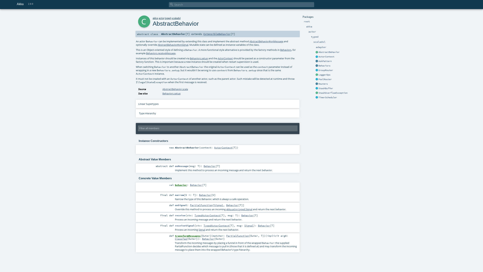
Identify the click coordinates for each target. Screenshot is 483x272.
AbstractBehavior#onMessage (266, 41)
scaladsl (176, 18)
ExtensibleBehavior (217, 34)
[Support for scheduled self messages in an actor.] (316, 97)
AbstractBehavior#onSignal (173, 44)
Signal (218, 205)
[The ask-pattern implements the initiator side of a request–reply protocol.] (316, 61)
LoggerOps (324, 74)
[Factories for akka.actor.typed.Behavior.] (316, 65)
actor (161, 18)
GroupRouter (325, 70)
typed (168, 18)
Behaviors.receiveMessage (160, 53)
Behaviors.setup (199, 58)
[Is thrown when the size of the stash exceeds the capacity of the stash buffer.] (316, 93)
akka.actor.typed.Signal (239, 209)
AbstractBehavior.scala (175, 89)
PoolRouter (325, 79)
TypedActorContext (207, 215)
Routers (323, 84)
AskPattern (325, 61)
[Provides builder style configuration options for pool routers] (316, 79)
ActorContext (326, 56)
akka (155, 18)
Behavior (210, 166)
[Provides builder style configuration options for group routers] (316, 70)
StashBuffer (325, 88)
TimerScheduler (327, 97)
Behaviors (324, 65)
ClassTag (181, 238)
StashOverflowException (333, 93)
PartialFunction (201, 205)
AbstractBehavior (329, 52)
